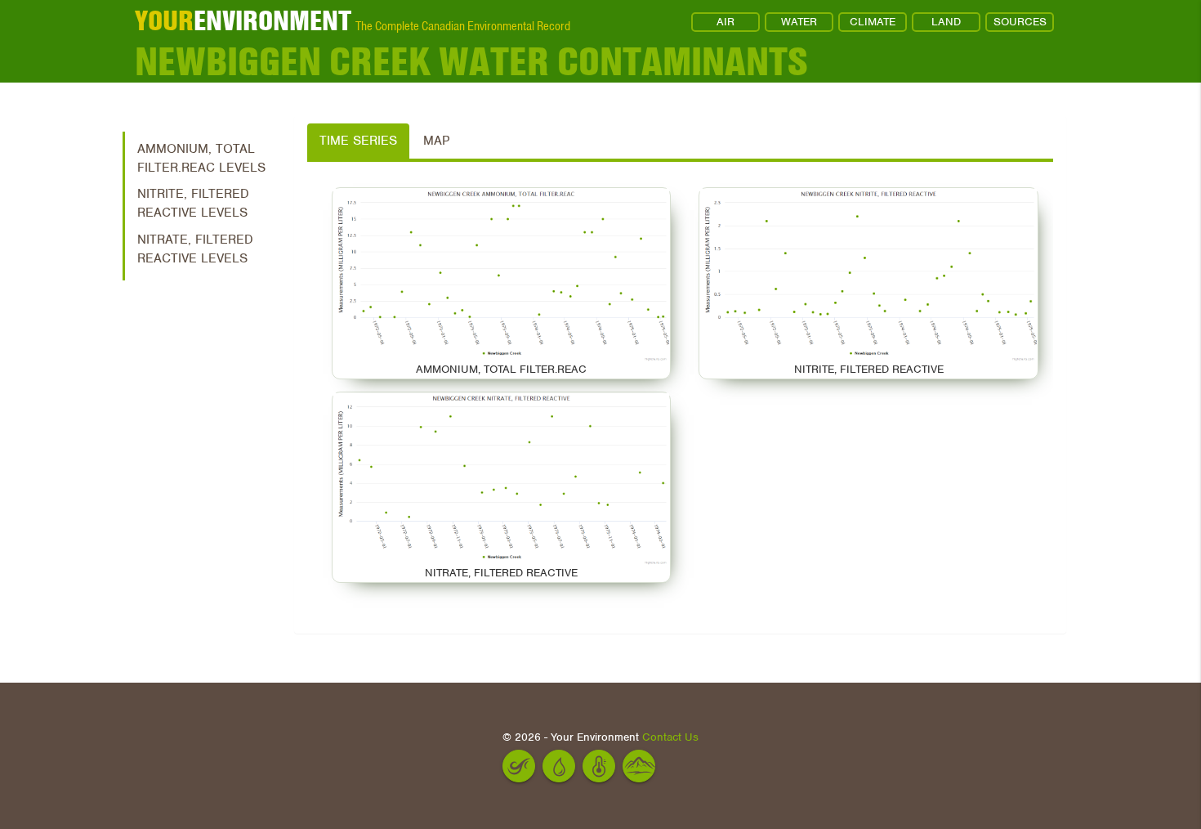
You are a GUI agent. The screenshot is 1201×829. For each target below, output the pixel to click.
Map (436, 140)
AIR (725, 22)
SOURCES (1020, 22)
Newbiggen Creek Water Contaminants (471, 62)
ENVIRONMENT (243, 20)
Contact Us (670, 737)
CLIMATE (872, 22)
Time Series (358, 140)
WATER (799, 22)
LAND (946, 22)
